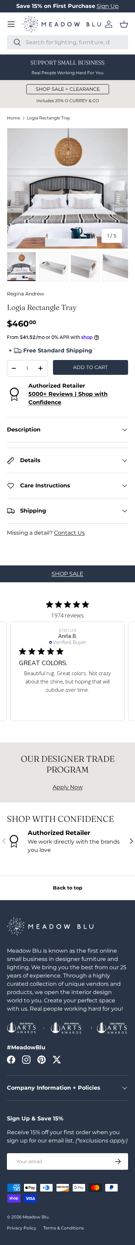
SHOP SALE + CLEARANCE (68, 89)
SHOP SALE (67, 574)
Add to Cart (90, 367)
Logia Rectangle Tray (48, 118)
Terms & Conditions (63, 1228)
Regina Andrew (25, 294)
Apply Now (68, 787)
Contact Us (69, 532)
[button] (124, 24)
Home (13, 118)
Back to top (67, 888)
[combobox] (67, 42)
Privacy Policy (21, 1228)
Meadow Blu (35, 1216)
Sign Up (108, 6)
